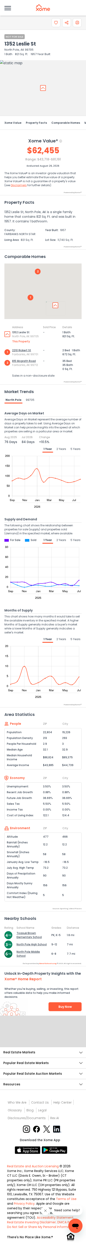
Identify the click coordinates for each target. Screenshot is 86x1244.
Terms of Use (66, 1199)
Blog (30, 1110)
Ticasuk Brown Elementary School (29, 935)
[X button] (47, 1128)
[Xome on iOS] (28, 1149)
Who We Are (17, 1102)
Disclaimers (19, 185)
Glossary (15, 1110)
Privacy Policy (24, 1203)
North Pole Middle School (28, 954)
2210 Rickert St (21, 350)
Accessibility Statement (55, 1217)
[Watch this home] (56, 22)
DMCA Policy (66, 1222)
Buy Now (65, 1006)
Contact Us (40, 1102)
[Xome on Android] (54, 1149)
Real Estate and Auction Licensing (33, 1166)
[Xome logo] (43, 7)
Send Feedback (43, 1036)
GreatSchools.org (47, 963)
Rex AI (54, 1118)
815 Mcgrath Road (24, 361)
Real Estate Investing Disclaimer (31, 1222)
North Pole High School (32, 944)
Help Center (62, 1102)
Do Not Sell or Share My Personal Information (41, 1227)
